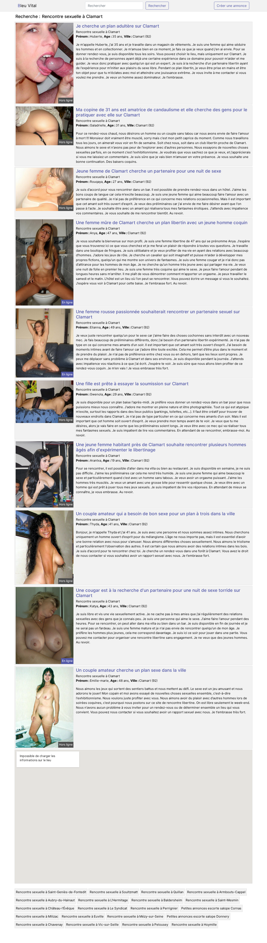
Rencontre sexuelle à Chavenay (39, 925)
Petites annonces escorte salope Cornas (211, 908)
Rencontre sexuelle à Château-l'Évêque (45, 908)
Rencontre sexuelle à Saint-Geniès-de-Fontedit (51, 892)
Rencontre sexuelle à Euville (83, 916)
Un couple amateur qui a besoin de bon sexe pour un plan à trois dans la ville (155, 513)
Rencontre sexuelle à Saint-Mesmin (212, 900)
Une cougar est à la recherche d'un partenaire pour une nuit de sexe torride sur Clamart (158, 593)
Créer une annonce (232, 6)
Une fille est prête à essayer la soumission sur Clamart (132, 383)
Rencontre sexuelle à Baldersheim (156, 900)
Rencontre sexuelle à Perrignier (154, 908)
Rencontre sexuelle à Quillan (162, 892)
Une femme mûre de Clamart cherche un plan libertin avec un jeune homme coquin (161, 222)
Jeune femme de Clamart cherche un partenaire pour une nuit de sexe (148, 171)
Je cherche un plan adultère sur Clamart (117, 26)
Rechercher (157, 6)
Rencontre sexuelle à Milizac (37, 916)
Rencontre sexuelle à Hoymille (194, 925)
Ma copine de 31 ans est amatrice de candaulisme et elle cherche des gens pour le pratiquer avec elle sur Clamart (161, 112)
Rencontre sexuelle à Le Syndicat (102, 908)
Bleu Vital (27, 5)
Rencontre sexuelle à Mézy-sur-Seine (135, 916)
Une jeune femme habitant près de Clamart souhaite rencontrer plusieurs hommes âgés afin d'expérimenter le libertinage (161, 447)
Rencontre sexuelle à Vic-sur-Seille (92, 925)
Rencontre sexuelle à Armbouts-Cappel (216, 892)
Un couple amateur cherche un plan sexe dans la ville (131, 670)
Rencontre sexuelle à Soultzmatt (114, 892)
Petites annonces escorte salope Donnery (198, 916)
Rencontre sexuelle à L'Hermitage (103, 900)
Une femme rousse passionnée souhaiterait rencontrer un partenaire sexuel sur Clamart (158, 314)
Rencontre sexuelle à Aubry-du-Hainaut (45, 900)
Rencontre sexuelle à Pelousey (145, 925)
